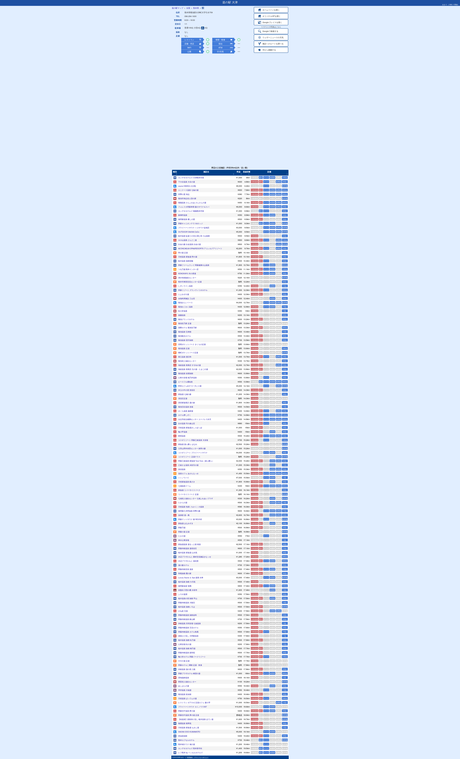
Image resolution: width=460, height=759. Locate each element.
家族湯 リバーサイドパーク (189, 490)
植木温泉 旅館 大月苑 (186, 581)
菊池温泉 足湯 (184, 348)
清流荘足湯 (182, 398)
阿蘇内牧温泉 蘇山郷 (186, 619)
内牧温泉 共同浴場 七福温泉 (189, 623)
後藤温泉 (181, 315)
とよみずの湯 (183, 294)
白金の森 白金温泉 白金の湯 (189, 244)
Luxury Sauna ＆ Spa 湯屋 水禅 (190, 577)
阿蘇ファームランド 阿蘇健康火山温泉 (193, 265)
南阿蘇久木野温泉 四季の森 (189, 511)
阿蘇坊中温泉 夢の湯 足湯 (188, 715)
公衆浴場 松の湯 (184, 644)
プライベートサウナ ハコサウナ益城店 (193, 227)
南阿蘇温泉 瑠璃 (184, 586)
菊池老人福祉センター (187, 361)
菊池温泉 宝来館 (184, 331)
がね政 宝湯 (183, 611)
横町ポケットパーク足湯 (188, 352)
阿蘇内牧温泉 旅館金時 (187, 615)
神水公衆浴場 (183, 540)
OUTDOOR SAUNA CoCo (188, 232)
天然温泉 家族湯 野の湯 (187, 256)
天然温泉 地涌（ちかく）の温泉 (191, 506)
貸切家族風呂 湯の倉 (186, 402)
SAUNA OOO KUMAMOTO (189, 731)
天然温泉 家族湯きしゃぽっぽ (190, 427)
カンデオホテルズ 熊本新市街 (190, 748)
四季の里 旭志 (184, 194)
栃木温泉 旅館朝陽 (185, 261)
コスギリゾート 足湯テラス (189, 456)
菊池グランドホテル (186, 319)
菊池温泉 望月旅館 (185, 340)
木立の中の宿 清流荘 (186, 390)
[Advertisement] (230, 71)
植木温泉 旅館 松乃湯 (186, 640)
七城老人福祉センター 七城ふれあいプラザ (195, 498)
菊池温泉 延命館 (184, 694)
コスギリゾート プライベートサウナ (192, 452)
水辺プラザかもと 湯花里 (188, 561)
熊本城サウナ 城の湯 (186, 744)
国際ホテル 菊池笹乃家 (187, 327)
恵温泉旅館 (182, 736)
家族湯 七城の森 (184, 394)
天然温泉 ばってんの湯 (187, 698)
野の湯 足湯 (183, 252)
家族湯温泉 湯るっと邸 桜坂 (189, 544)
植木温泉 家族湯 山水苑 (187, 552)
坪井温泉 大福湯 (184, 690)
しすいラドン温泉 (185, 286)
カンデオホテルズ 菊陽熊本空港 (191, 211)
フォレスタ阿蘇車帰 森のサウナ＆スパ (193, 206)
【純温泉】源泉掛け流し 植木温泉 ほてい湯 (195, 719)
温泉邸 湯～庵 (184, 515)
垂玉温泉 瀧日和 (184, 356)
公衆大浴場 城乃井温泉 (187, 377)
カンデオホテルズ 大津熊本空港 (191, 177)
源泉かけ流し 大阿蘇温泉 (188, 636)
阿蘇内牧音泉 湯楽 (185, 569)
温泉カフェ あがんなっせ (188, 473)
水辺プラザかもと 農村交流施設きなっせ (194, 556)
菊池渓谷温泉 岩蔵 (185, 406)
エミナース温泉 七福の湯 (188, 190)
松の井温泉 (182, 311)
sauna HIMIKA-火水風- (187, 186)
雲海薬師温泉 (183, 677)
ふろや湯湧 (182, 594)
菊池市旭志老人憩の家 (187, 198)
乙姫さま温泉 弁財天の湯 (188, 465)
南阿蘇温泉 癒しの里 (186, 219)
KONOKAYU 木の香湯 (187, 273)
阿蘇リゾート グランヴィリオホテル (192, 290)
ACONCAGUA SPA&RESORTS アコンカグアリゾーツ (200, 248)
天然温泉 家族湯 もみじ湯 (188, 727)
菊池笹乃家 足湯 (184, 323)
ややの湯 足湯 (184, 661)
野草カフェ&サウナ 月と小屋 (189, 386)
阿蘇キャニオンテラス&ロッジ (190, 223)
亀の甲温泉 (182, 431)
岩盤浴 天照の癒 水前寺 (187, 590)
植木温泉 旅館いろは (186, 606)
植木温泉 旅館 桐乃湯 (186, 648)
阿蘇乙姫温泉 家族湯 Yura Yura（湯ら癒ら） (196, 461)
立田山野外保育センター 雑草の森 (192, 448)
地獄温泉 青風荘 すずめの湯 (189, 365)
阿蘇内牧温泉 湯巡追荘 (187, 548)
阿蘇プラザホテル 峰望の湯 (189, 673)
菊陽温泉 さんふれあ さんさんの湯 (192, 202)
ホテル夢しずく (184, 415)
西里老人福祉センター (187, 681)
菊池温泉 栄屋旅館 (185, 373)
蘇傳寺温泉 (182, 215)
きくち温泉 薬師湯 (185, 411)
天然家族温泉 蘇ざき (186, 481)
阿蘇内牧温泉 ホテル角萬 (188, 631)
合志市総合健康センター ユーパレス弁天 (194, 419)
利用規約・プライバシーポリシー (197, 757)
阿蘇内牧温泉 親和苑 (186, 652)
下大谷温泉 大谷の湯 (186, 181)
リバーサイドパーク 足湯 (188, 494)
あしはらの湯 (183, 686)
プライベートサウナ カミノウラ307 (192, 706)
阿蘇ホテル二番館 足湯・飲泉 (190, 665)
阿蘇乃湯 (181, 527)
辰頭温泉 (181, 469)
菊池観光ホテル (184, 336)
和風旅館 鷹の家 (184, 573)
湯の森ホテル (183, 565)
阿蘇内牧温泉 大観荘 (186, 602)
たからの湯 (182, 502)
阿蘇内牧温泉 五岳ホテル (188, 627)
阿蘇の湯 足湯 (184, 531)
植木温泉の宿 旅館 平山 (187, 598)
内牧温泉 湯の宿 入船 (186, 669)
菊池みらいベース (185, 302)
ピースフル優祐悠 (185, 381)
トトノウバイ (183, 477)
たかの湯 (181, 536)
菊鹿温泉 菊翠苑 (184, 723)
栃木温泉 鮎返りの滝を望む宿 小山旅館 (194, 236)
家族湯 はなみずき (185, 523)
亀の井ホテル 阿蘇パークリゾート (192, 656)
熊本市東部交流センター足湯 (190, 281)
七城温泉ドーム (184, 486)
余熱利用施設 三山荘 (186, 298)
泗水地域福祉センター (187, 277)
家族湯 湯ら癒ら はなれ (187, 444)
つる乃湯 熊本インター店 (188, 269)
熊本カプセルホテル (186, 740)
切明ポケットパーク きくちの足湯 (192, 344)
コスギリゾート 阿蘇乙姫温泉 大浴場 (193, 440)
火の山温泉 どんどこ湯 (187, 240)
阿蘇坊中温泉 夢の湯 (186, 711)
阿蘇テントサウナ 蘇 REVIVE (190, 519)
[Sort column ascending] (176, 174)
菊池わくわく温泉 (185, 306)
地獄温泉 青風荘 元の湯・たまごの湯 (193, 369)
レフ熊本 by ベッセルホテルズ (190, 752)
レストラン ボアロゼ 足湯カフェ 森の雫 (194, 702)
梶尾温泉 (181, 436)
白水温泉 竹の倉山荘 (186, 423)
